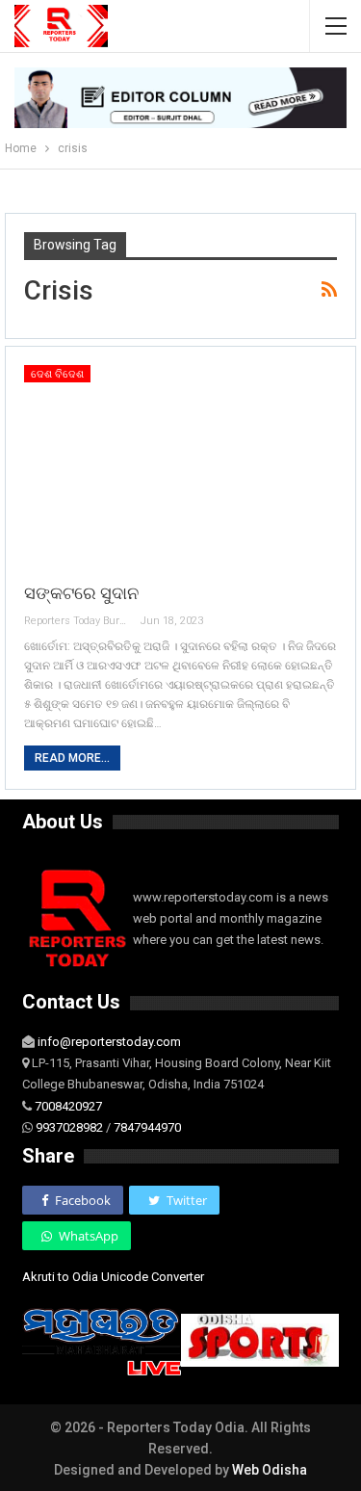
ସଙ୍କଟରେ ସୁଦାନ (81, 593)
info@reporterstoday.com (109, 1041)
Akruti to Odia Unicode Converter (113, 1276)
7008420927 (68, 1106)
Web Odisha (269, 1470)
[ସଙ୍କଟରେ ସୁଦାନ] (180, 465)
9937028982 (69, 1127)
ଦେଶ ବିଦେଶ (57, 374)
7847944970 (147, 1127)
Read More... (72, 758)
